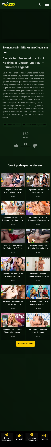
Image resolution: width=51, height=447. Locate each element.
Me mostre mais (25, 343)
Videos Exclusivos (13, 125)
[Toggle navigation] (47, 4)
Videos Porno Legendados (35, 125)
